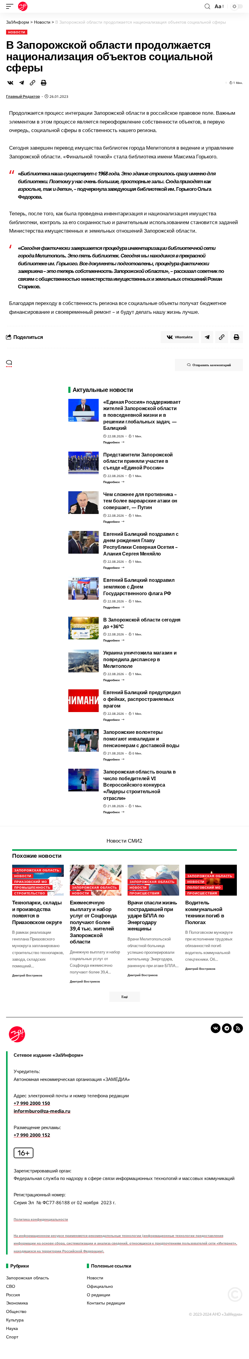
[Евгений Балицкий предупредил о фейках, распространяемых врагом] (83, 700)
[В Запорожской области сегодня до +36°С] (83, 628)
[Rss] (238, 1028)
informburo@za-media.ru (42, 1111)
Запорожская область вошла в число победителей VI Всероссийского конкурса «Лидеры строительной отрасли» (139, 784)
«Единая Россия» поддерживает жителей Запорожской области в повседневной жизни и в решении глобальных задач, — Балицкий (141, 415)
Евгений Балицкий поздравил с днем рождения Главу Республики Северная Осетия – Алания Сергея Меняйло (140, 544)
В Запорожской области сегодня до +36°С (141, 623)
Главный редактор (23, 96)
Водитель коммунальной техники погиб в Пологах (204, 912)
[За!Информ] (22, 6)
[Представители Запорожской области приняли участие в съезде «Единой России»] (83, 463)
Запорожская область (36, 870)
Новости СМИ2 (124, 840)
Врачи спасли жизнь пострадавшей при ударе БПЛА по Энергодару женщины (152, 915)
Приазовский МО (30, 882)
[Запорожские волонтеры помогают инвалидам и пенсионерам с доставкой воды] (83, 740)
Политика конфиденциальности (41, 1219)
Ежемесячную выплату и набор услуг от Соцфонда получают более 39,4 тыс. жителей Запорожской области (93, 922)
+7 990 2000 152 (32, 1135)
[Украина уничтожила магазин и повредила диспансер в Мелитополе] (83, 661)
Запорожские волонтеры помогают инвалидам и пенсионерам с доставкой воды (141, 738)
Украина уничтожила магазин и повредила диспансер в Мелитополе (139, 659)
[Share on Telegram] (21, 83)
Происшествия (144, 893)
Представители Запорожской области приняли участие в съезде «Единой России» (138, 461)
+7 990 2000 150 (32, 1103)
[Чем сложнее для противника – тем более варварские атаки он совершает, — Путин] (83, 502)
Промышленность (32, 887)
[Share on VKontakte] (10, 83)
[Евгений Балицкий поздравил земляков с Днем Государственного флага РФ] (83, 588)
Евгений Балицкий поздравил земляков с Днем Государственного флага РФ (139, 586)
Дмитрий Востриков (27, 975)
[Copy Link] (32, 83)
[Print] (43, 83)
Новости (16, 32)
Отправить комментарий (212, 365)
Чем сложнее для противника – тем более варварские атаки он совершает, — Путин (140, 501)
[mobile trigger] (11, 6)
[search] (207, 6)
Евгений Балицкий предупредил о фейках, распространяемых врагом (141, 699)
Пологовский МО (204, 887)
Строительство (29, 893)
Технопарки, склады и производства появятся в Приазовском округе (37, 912)
